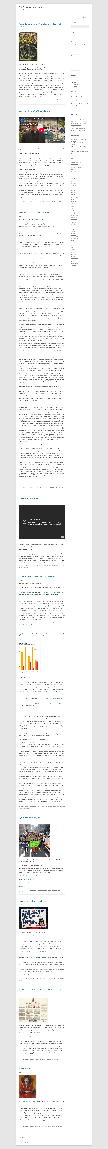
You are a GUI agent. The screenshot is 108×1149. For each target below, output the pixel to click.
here (37, 875)
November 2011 (74, 217)
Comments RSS (77, 84)
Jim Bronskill (27, 1101)
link (35, 709)
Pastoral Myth (48, 565)
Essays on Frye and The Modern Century (80, 118)
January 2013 (73, 194)
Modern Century (47, 1126)
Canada (31, 1059)
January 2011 (73, 235)
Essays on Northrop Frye (32, 594)
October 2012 (74, 199)
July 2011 (73, 224)
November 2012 (74, 197)
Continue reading (24, 483)
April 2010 (73, 251)
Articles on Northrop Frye (79, 36)
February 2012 (74, 212)
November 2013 (74, 183)
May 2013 (73, 189)
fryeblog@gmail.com (78, 80)
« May (72, 109)
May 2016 (73, 181)
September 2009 (74, 263)
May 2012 (73, 208)
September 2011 (74, 220)
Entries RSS (76, 82)
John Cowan (73, 139)
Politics (46, 487)
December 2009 (74, 258)
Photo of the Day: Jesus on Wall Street (33, 901)
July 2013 (73, 187)
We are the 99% (30, 879)
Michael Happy (22, 489)
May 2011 (73, 228)
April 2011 (73, 229)
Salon (20, 739)
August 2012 (73, 203)
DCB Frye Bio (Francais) (76, 167)
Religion (43, 201)
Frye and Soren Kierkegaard (53, 592)
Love (46, 890)
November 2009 (74, 259)
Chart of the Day (33, 806)
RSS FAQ (75, 86)
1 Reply (20, 216)
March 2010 (73, 252)
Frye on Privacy (24, 1068)
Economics (41, 99)
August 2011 (73, 222)
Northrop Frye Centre (75, 171)
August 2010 (73, 244)
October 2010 (74, 240)
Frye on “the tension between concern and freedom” (38, 576)
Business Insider (22, 734)
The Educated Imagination (31, 7)
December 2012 (74, 196)
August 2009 (73, 265)
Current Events (35, 99)
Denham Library (45, 622)
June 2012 (73, 206)
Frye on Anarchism (41, 487)
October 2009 (74, 261)
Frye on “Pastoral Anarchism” (30, 498)
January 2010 (73, 256)
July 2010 (73, 245)
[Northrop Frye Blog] (75, 70)
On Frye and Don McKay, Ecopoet (78, 130)
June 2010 (73, 247)
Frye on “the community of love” (31, 818)
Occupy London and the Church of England (35, 111)
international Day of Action (56, 698)
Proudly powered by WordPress (25, 1142)
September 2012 (74, 201)
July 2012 (73, 205)
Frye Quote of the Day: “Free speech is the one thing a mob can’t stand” (41, 990)
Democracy (39, 201)
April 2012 (73, 210)
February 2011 (74, 233)
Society (46, 99)
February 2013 (74, 192)
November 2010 (74, 238)
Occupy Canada (25, 698)
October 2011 (74, 219)
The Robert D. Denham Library (80, 44)
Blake (31, 99)
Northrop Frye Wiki (75, 173)
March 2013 (73, 190)
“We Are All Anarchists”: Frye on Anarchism (35, 212)
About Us (76, 79)
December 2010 (74, 236)
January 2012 (73, 213)
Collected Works (74, 164)
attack (44, 957)
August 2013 (73, 185)
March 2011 (73, 231)
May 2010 (73, 249)
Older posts (22, 1137)
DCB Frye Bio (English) (75, 165)
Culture (35, 1126)
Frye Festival (73, 169)
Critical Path (32, 622)
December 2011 (74, 215)
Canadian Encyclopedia (76, 162)
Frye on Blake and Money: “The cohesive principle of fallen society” (41, 25)
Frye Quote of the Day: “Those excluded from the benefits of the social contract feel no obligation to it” (41, 635)
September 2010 (74, 242)
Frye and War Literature (83, 150)
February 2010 (74, 254)
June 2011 (73, 226)
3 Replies (21, 580)
